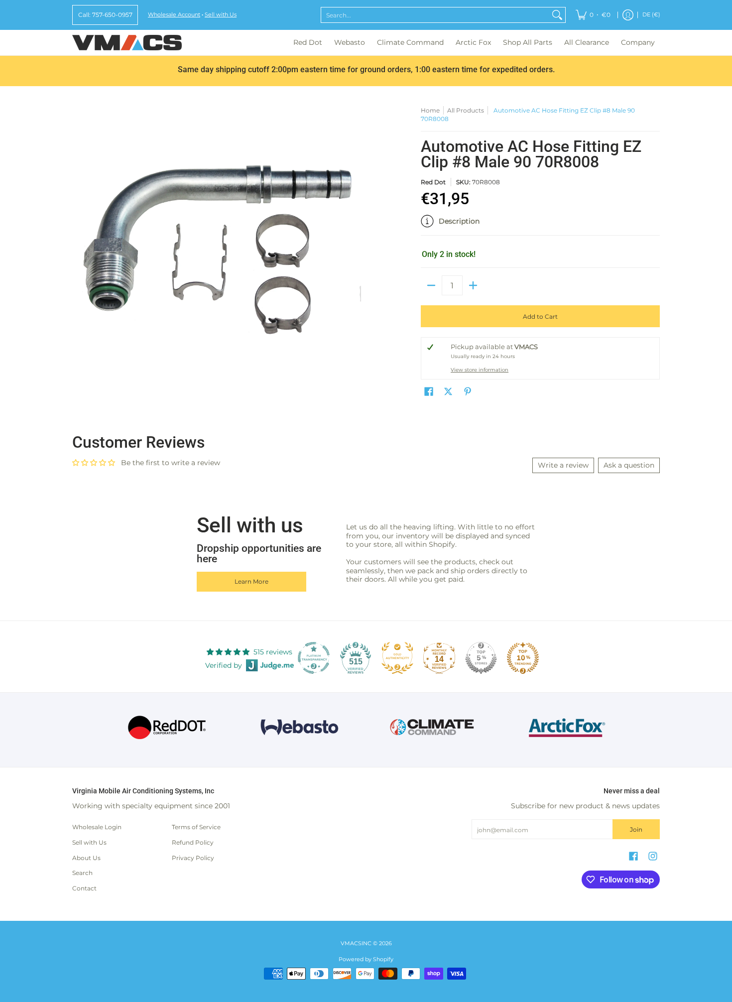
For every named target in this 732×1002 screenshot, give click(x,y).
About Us (86, 858)
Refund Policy (193, 842)
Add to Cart (540, 316)
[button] (540, 225)
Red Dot (433, 182)
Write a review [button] (563, 465)
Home (430, 110)
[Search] (557, 14)
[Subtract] (431, 285)
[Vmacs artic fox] (565, 728)
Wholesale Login (97, 827)
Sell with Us (221, 14)
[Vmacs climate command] (432, 727)
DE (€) (651, 14)
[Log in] (628, 15)
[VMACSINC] (127, 42)
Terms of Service (196, 827)
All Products (465, 110)
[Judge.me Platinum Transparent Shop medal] (314, 658)
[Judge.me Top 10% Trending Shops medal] (523, 658)
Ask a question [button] (629, 465)
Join (636, 829)
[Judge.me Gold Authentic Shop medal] (397, 658)
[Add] (473, 285)
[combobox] (435, 14)
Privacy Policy (193, 858)
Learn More (251, 581)
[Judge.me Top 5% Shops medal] (481, 658)
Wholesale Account (174, 14)
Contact (84, 888)
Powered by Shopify (366, 959)
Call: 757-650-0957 (105, 14)
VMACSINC (356, 943)
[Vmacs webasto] (299, 727)
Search (82, 873)
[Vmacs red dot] (167, 727)
